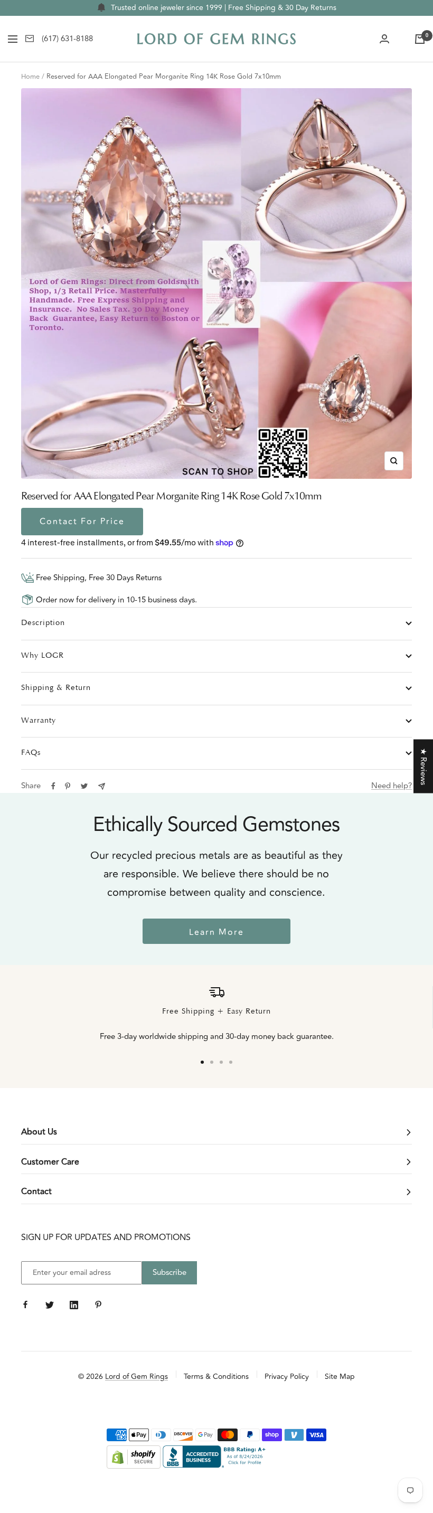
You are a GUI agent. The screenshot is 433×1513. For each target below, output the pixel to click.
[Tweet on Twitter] (84, 786)
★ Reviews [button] (423, 766)
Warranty (38, 721)
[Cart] (420, 39)
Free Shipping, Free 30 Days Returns (98, 578)
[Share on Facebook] (53, 786)
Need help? (391, 786)
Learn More (216, 932)
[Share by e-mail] (101, 786)
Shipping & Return (56, 688)
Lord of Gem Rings (136, 1376)
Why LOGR (42, 656)
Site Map (340, 1376)
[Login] (384, 39)
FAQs (31, 753)
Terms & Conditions (216, 1376)
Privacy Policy (287, 1376)
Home (30, 76)
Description (43, 623)
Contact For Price (82, 521)
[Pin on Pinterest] (67, 786)
